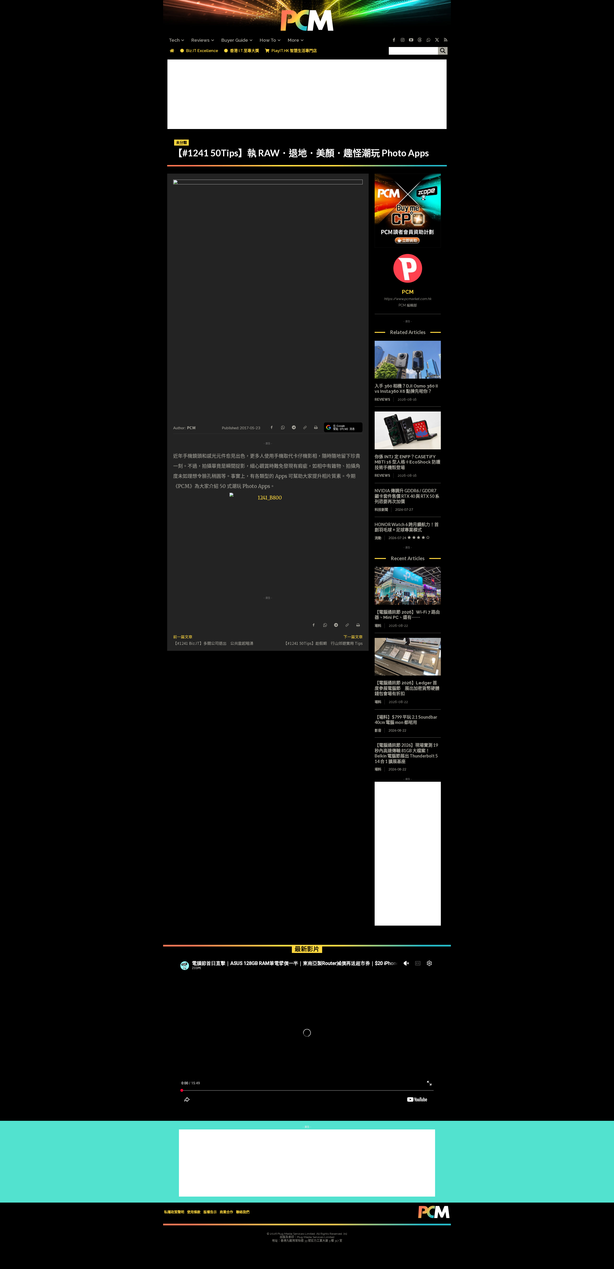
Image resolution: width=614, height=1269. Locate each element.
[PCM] (407, 268)
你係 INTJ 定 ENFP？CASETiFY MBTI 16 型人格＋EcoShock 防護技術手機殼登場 (407, 462)
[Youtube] (411, 40)
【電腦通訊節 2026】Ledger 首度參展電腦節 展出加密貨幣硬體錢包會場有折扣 (407, 688)
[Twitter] (437, 40)
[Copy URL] (304, 427)
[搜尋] (443, 51)
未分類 (181, 142)
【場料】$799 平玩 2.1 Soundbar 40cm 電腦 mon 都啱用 (408, 719)
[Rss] (445, 40)
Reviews (382, 399)
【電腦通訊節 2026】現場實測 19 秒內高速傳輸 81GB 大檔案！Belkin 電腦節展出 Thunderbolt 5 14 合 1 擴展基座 (406, 753)
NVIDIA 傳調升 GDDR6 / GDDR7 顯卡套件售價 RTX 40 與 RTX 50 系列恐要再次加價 (407, 496)
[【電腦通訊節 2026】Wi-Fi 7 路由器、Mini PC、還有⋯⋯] (408, 586)
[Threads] (419, 40)
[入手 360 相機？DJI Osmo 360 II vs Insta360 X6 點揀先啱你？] (408, 360)
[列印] (315, 427)
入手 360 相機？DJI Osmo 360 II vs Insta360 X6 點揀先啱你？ (406, 388)
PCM (191, 427)
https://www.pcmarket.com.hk (407, 299)
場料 (378, 626)
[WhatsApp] (282, 427)
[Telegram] (293, 427)
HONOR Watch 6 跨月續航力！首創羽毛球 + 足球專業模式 (407, 527)
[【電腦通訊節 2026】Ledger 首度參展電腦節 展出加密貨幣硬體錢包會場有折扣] (408, 657)
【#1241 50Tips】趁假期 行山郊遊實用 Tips (323, 643)
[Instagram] (402, 40)
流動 (378, 538)
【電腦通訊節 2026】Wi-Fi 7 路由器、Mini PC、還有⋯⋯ (407, 615)
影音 (378, 730)
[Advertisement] (307, 93)
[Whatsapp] (428, 40)
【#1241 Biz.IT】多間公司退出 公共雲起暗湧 (213, 643)
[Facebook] (394, 40)
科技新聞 (381, 509)
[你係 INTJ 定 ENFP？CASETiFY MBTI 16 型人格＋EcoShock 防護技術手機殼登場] (408, 430)
